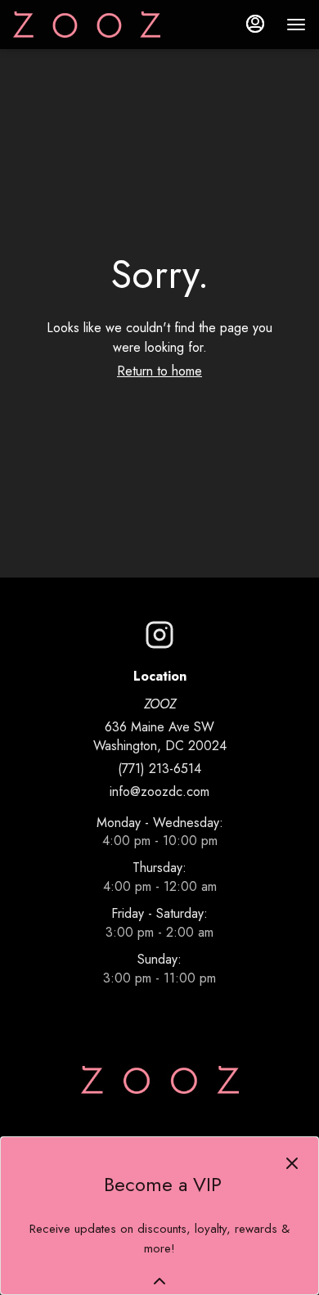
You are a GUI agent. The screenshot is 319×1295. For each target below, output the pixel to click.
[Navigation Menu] (296, 24)
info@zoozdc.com (159, 792)
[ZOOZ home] (86, 24)
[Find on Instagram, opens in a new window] (159, 639)
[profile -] (255, 24)
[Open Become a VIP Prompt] (159, 1281)
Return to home (159, 371)
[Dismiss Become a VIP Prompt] (292, 1163)
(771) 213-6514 (159, 769)
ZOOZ (160, 1080)
